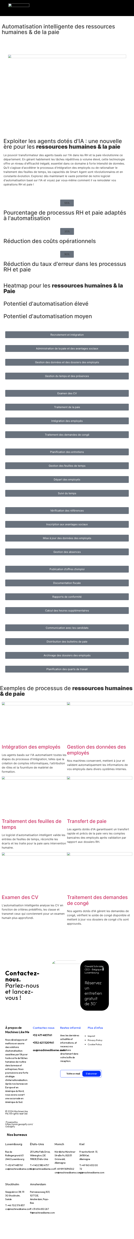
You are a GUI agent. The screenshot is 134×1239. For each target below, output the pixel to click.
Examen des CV (20, 897)
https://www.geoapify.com (18, 1124)
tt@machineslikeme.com (42, 1212)
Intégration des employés (31, 747)
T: (64, 1168)
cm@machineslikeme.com (68, 1172)
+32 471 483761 (42, 1035)
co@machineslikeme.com (18, 1209)
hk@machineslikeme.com (43, 1168)
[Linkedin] (37, 1059)
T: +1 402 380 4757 (39, 1165)
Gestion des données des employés (96, 750)
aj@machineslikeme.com (91, 1172)
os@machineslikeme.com (49, 1050)
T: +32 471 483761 (14, 1165)
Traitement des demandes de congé (97, 900)
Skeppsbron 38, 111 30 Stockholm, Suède (14, 1195)
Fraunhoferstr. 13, (88, 1155)
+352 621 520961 (43, 1042)
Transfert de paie (86, 821)
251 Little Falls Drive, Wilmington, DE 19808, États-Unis (40, 1155)
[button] (67, 203)
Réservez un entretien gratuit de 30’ (93, 993)
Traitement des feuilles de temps (31, 824)
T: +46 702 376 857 (15, 1205)
